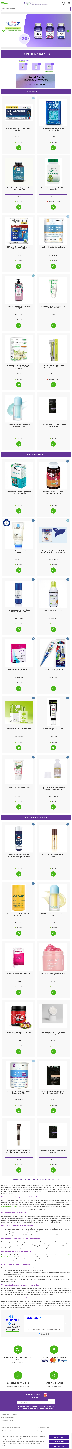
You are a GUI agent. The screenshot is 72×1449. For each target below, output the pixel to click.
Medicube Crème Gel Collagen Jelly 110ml (53, 973)
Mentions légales (7, 1431)
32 (19, 1040)
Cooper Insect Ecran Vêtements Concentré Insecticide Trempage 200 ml (19, 856)
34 (53, 433)
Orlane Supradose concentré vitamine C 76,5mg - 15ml (18, 610)
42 (56, 559)
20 (18, 981)
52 (51, 559)
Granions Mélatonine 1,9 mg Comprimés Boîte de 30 (18, 129)
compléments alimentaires (9, 1206)
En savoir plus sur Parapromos (36, 1209)
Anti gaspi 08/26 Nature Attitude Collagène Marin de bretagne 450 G (53, 551)
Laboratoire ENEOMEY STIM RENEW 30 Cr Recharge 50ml (53, 1033)
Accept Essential (59, 1441)
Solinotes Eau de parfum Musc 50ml (18, 728)
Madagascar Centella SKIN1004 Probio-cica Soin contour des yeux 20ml (18, 1151)
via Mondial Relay (18, 1360)
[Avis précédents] (22, 1323)
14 (55, 618)
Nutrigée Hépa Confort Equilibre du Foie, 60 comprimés (19, 492)
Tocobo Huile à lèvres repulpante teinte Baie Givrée (19, 425)
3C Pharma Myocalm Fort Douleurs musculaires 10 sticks (18, 247)
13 (19, 255)
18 (51, 618)
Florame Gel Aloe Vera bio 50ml (19, 788)
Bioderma (10, 1257)
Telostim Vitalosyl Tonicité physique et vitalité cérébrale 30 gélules (53, 1092)
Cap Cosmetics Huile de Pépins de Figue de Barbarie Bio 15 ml (53, 788)
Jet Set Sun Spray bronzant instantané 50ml (53, 855)
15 (19, 433)
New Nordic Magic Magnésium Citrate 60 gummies (18, 188)
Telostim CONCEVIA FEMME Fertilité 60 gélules (53, 1151)
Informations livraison (8, 1417)
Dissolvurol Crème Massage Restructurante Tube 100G (53, 307)
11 (53, 314)
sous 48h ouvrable (54, 1384)
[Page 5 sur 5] (48, 1334)
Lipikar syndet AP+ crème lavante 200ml (19, 551)
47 (53, 1040)
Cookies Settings (59, 1446)
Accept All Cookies (59, 1437)
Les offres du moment (34, 54)
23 (19, 196)
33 (16, 618)
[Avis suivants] (65, 1323)
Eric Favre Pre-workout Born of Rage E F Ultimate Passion (18, 1033)
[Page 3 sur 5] (44, 1334)
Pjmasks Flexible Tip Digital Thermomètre (53, 670)
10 (51, 500)
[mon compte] (63, 3)
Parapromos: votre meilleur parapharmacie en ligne (36, 1179)
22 (56, 796)
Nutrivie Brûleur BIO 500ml (53, 610)
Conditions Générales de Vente (11, 1427)
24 (16, 677)
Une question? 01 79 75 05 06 (18, 1384)
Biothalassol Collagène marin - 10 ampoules (18, 670)
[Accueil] (36, 3)
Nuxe (15, 1257)
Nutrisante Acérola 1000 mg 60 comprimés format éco (53, 492)
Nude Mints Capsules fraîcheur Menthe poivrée (53, 129)
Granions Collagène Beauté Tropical (53, 247)
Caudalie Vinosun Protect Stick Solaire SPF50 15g (19, 914)
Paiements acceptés (8, 1420)
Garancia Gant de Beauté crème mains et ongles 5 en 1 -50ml (53, 729)
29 (53, 196)
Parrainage (40, 1431)
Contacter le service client (9, 1414)
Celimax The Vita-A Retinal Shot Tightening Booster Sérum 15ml (53, 366)
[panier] (69, 3)
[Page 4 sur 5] (46, 1334)
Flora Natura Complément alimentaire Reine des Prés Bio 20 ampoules (18, 367)
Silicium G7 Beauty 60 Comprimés (18, 973)
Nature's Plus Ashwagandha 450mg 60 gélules (53, 188)
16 (55, 255)
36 (53, 1159)
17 (51, 255)
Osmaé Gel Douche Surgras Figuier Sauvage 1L (19, 307)
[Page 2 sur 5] (42, 1334)
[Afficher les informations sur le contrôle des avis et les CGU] (19, 1326)
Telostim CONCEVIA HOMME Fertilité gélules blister (53, 425)
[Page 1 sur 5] (39, 1334)
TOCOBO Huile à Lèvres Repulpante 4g (53, 914)
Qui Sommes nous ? (43, 1427)
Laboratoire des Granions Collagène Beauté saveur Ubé (19, 1092)
